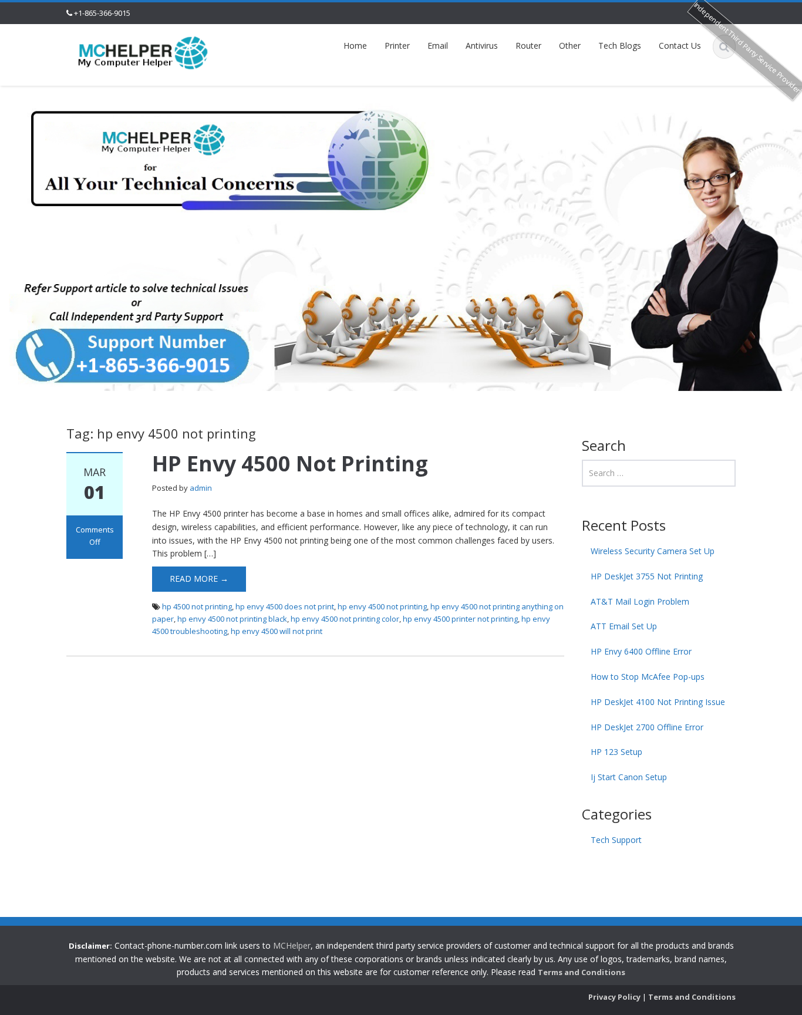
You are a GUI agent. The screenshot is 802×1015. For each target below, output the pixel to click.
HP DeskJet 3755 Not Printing (647, 576)
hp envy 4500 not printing (382, 606)
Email (437, 45)
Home (355, 45)
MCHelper (292, 945)
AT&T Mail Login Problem (640, 601)
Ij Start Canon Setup (629, 777)
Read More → (199, 578)
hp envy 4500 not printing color (345, 618)
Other (570, 45)
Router (528, 45)
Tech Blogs (619, 45)
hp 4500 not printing (197, 606)
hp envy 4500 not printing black (232, 618)
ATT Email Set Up (624, 626)
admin (201, 488)
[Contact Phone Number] (143, 52)
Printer (397, 45)
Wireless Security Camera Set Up (653, 551)
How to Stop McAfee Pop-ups (648, 676)
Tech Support (616, 839)
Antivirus (482, 45)
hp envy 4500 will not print (276, 631)
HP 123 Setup (616, 751)
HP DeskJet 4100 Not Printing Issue (658, 701)
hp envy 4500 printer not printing (460, 618)
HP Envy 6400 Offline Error (641, 651)
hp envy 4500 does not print (284, 606)
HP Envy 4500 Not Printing (290, 463)
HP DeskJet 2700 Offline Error (647, 727)
